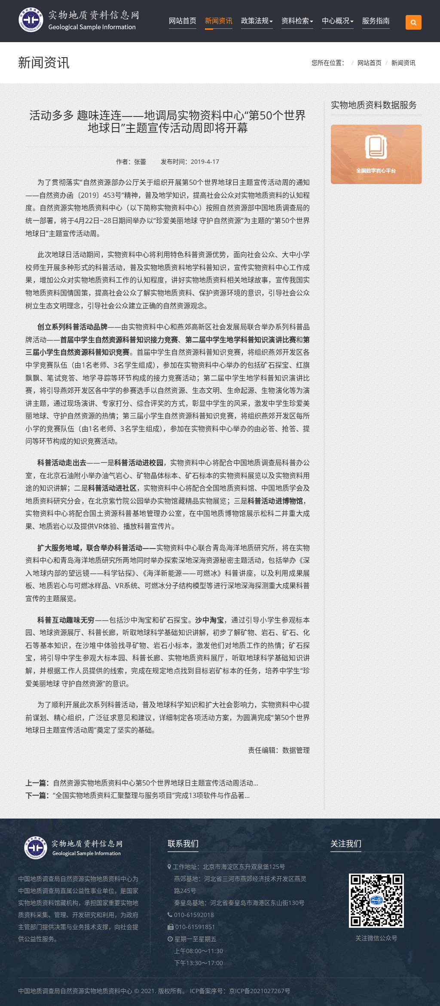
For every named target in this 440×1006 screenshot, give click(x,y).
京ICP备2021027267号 (259, 991)
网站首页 (182, 20)
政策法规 (255, 20)
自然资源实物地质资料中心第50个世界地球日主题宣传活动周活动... (155, 783)
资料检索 (295, 20)
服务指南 (376, 20)
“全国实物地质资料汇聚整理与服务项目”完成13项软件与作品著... (151, 795)
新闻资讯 (218, 20)
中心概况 (335, 20)
